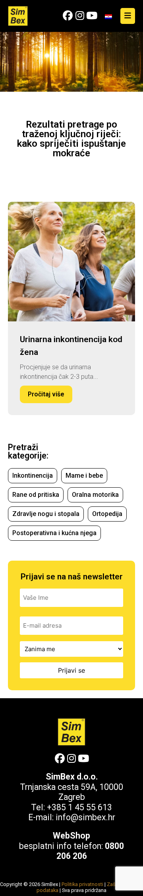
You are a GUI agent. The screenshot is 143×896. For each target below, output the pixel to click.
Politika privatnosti (82, 884)
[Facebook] (68, 16)
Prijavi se (71, 670)
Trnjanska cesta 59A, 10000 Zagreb (71, 792)
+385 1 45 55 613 (79, 807)
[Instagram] (80, 16)
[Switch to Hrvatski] (108, 16)
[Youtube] (92, 16)
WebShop (71, 836)
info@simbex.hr (85, 817)
